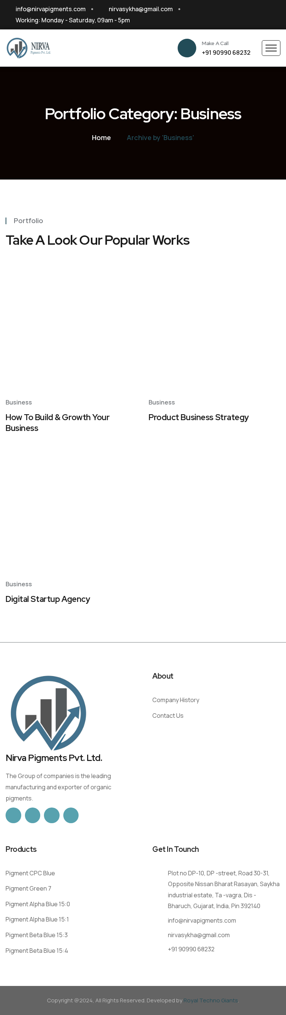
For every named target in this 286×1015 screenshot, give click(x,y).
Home (101, 137)
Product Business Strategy (199, 417)
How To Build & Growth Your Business (58, 423)
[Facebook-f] (13, 815)
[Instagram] (52, 815)
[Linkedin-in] (71, 815)
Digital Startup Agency (48, 599)
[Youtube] (277, 15)
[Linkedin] (263, 15)
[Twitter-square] (248, 15)
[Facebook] (234, 15)
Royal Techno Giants (211, 1000)
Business (19, 402)
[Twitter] (33, 815)
